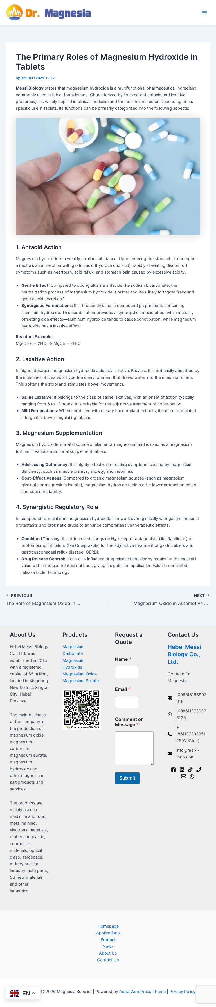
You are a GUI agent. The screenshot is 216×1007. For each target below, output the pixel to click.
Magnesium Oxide (79, 673)
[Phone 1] (198, 769)
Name (123, 659)
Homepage (108, 926)
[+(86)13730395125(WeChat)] (187, 734)
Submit (127, 778)
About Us (108, 953)
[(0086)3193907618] (187, 698)
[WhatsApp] (192, 776)
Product (108, 939)
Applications (108, 932)
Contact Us (108, 959)
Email (122, 689)
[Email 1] (183, 776)
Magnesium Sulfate (80, 680)
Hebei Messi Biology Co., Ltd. (184, 654)
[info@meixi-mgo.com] (187, 753)
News (108, 946)
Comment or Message (129, 722)
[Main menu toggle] (204, 13)
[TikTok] (190, 769)
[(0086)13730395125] (187, 714)
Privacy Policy (182, 991)
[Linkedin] (181, 769)
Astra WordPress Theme (142, 991)
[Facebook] (173, 769)
